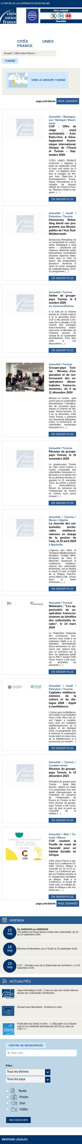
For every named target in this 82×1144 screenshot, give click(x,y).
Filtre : (9, 1065)
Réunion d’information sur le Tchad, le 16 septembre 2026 (42, 948)
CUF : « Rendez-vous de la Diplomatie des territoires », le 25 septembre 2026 (43, 965)
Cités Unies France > (25, 53)
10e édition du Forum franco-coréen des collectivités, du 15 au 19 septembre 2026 (43, 932)
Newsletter (61, 21)
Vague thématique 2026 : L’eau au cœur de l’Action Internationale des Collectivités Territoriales (48, 991)
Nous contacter (61, 10)
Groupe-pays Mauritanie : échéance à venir (39, 1007)
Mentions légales (15, 1139)
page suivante (68, 101)
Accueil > (9, 53)
